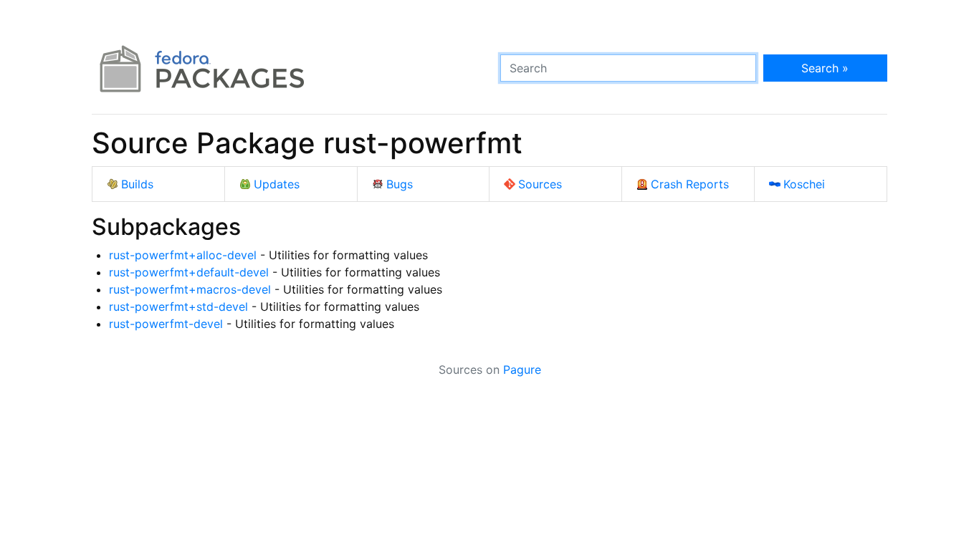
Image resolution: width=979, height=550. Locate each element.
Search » (825, 68)
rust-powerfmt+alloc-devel (183, 255)
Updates (277, 184)
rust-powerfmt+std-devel (178, 306)
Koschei (804, 184)
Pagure (522, 369)
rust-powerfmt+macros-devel (190, 289)
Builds (137, 184)
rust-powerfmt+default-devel (189, 272)
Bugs (399, 184)
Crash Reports (690, 184)
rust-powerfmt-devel (166, 324)
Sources (540, 184)
